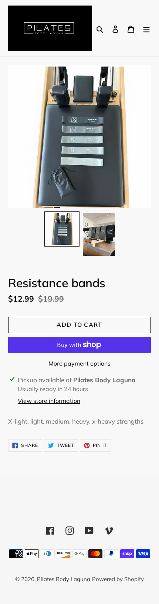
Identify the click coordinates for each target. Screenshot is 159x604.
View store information (49, 400)
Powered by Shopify (118, 579)
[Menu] (146, 28)
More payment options (79, 363)
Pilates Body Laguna (63, 579)
